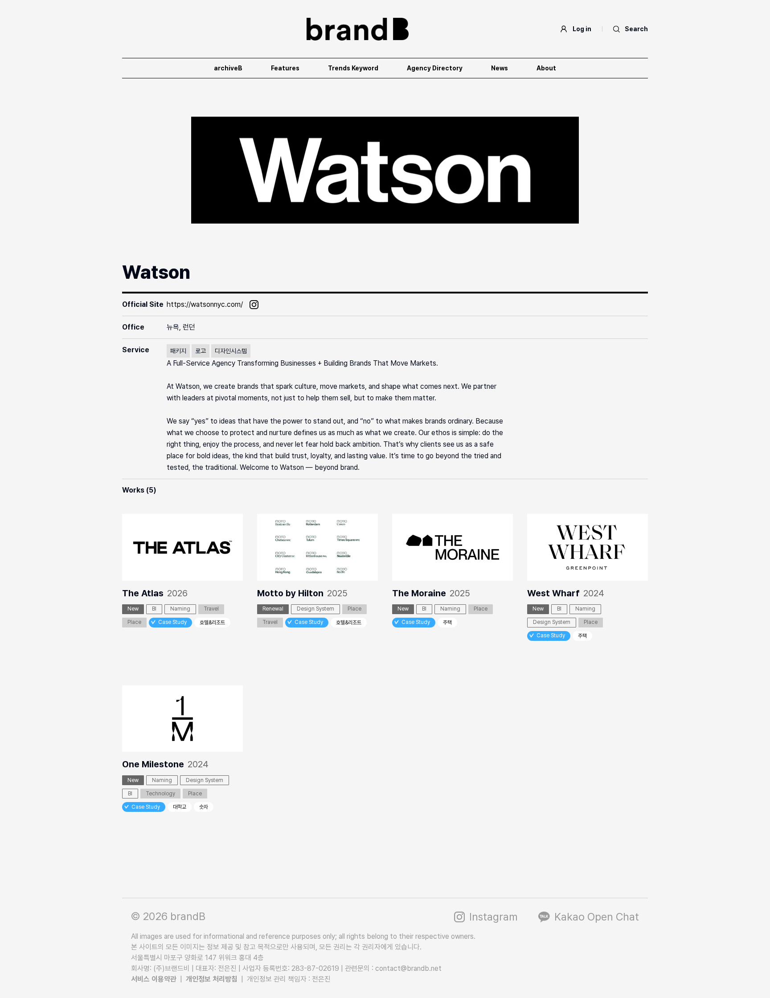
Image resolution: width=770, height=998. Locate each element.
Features (285, 68)
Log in (582, 29)
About (546, 68)
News (499, 68)
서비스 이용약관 (153, 979)
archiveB (228, 68)
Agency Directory (435, 68)
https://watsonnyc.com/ (205, 304)
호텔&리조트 (212, 622)
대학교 (179, 807)
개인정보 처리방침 (212, 979)
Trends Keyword (353, 68)
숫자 (203, 807)
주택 (447, 622)
